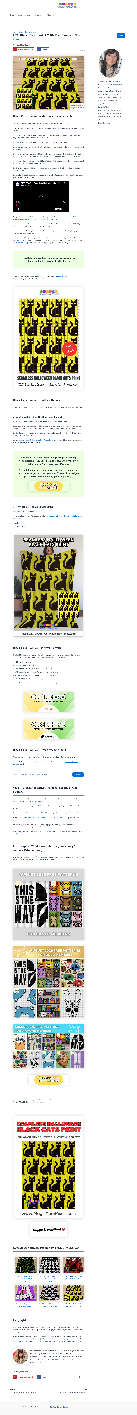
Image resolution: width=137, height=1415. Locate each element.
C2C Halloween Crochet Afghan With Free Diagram (74, 1277)
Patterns (38, 15)
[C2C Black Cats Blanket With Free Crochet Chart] (73, 1293)
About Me (50, 15)
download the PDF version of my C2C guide (31, 813)
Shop (20, 15)
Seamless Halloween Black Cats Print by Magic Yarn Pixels (30, 775)
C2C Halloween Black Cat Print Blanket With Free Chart (25, 1278)
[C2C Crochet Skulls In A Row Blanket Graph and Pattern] (49, 1265)
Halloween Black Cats (26, 219)
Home (12, 15)
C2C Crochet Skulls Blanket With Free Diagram (49, 1305)
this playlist (46, 831)
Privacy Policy (62, 1407)
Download (78, 775)
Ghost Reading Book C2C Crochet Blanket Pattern (25, 1305)
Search (97, 32)
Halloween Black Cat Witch (48, 219)
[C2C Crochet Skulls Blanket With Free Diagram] (49, 1293)
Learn (27, 15)
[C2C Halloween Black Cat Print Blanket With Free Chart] (26, 1265)
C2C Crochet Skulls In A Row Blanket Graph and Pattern (49, 1278)
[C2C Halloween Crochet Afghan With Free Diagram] (73, 1265)
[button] (31, 15)
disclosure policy (22, 242)
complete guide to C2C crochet (36, 806)
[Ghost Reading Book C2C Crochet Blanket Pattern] (26, 1293)
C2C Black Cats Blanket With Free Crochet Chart (74, 1305)
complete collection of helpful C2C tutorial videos (46, 817)
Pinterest (60, 276)
